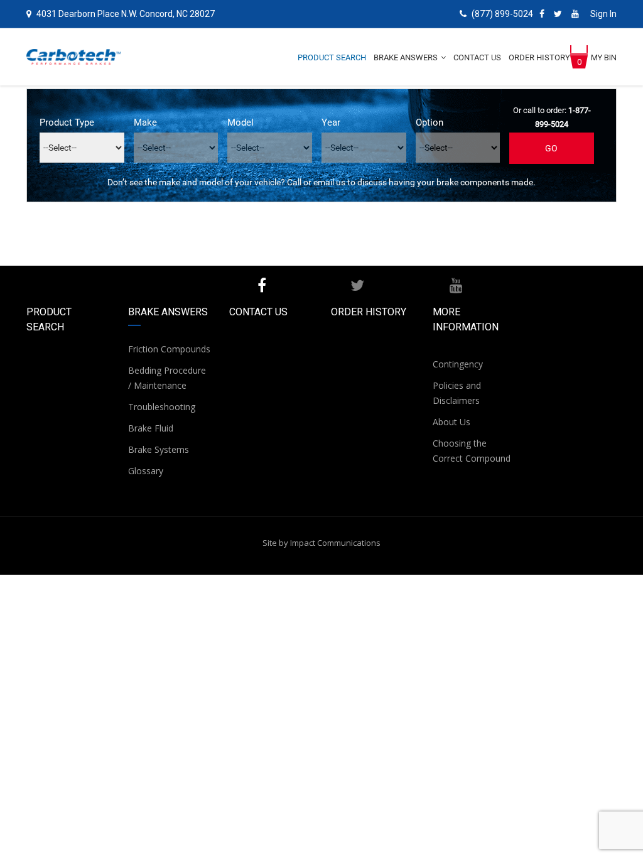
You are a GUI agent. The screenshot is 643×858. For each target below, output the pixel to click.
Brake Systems (158, 449)
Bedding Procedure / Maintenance (167, 377)
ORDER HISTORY (368, 312)
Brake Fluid (150, 428)
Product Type (67, 122)
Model (240, 122)
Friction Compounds (169, 349)
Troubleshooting (161, 407)
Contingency (458, 364)
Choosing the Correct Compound (472, 450)
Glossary (145, 471)
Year (331, 122)
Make (145, 122)
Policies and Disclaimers (457, 392)
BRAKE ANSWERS (168, 312)
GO (552, 148)
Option (429, 122)
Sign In (603, 14)
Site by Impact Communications (321, 542)
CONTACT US (258, 312)
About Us (451, 422)
